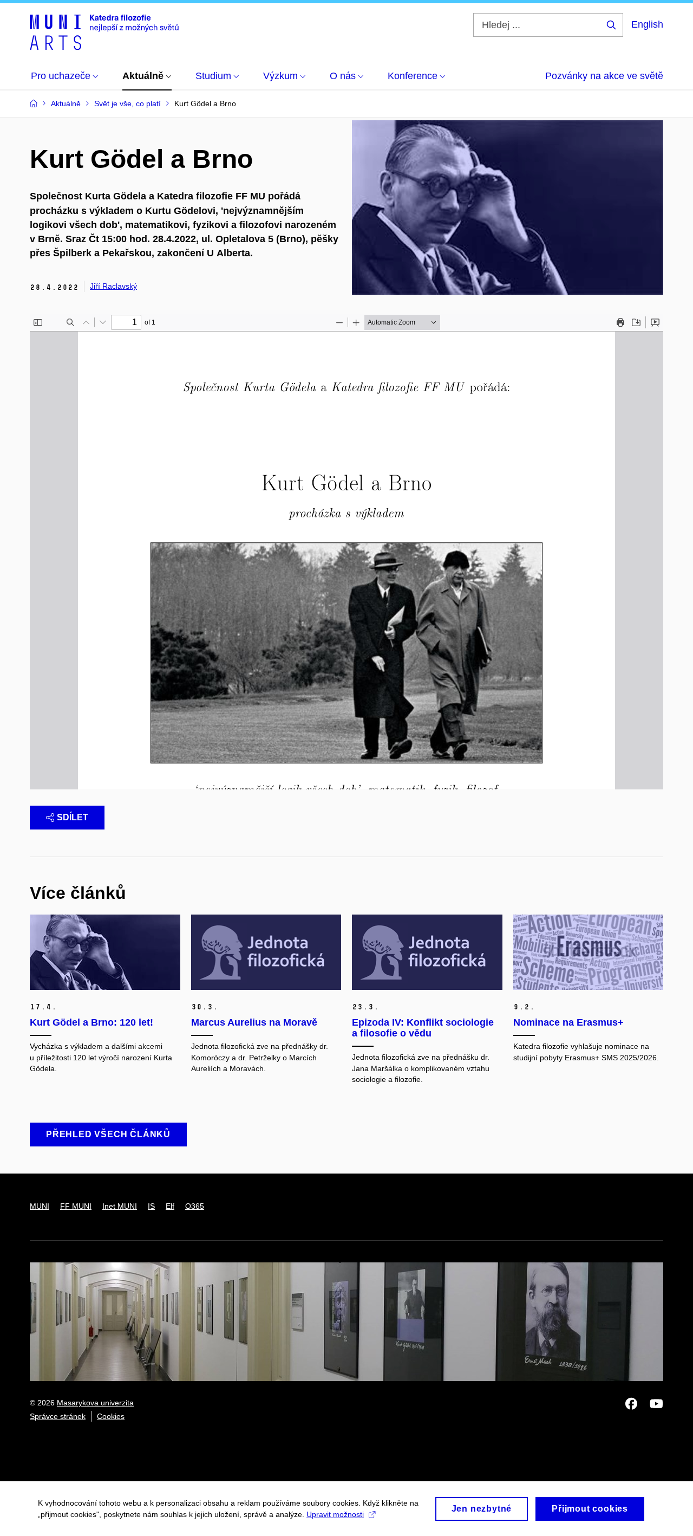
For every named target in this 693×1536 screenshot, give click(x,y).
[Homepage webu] (104, 31)
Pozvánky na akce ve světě (604, 75)
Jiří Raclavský (113, 286)
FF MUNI (75, 1206)
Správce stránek (58, 1416)
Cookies (111, 1416)
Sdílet (72, 817)
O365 (194, 1206)
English (647, 24)
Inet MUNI (119, 1206)
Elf (170, 1206)
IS (151, 1206)
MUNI (39, 1206)
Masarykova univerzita (95, 1402)
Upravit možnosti (335, 1514)
